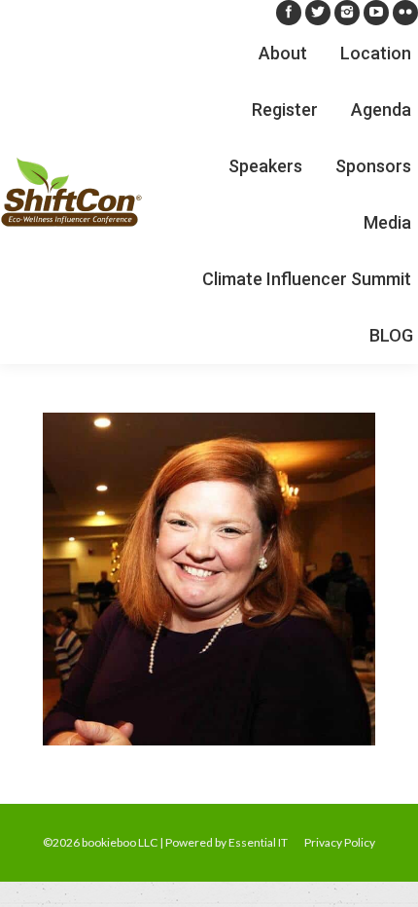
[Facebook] (288, 12)
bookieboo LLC (119, 842)
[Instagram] (347, 12)
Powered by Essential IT (226, 842)
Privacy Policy (339, 842)
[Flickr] (405, 12)
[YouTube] (376, 12)
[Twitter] (318, 12)
